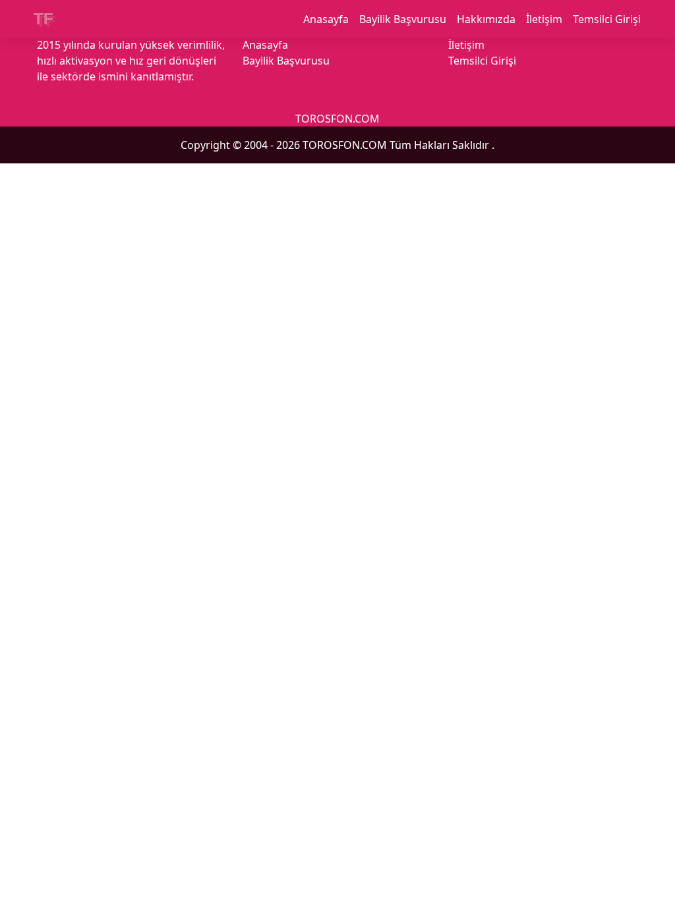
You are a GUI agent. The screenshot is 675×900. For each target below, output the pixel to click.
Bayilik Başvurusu (402, 19)
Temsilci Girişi (607, 19)
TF (43, 19)
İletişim (544, 19)
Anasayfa (326, 19)
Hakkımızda (486, 19)
